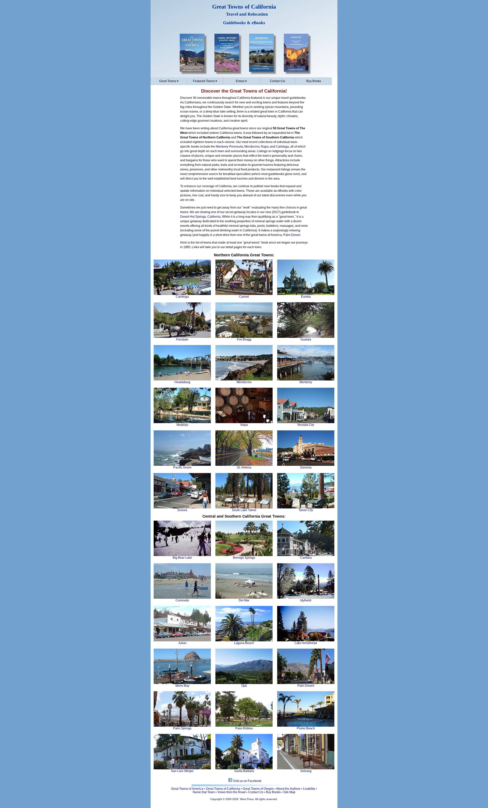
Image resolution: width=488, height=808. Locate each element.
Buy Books (313, 81)
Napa (264, 146)
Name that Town (204, 792)
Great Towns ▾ (168, 81)
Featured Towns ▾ (205, 81)
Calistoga (282, 146)
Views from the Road (231, 792)
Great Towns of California (223, 788)
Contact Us (277, 81)
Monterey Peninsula (229, 146)
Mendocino (251, 146)
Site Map (289, 792)
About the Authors (288, 788)
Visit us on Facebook (246, 780)
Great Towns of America (187, 788)
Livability (309, 788)
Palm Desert (291, 235)
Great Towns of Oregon (258, 788)
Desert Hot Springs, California (200, 216)
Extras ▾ (241, 81)
